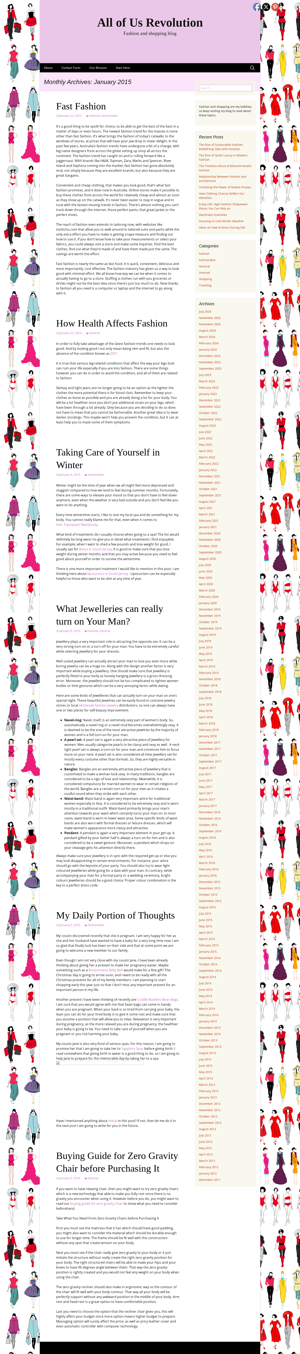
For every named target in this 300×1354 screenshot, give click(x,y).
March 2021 (207, 514)
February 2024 (209, 343)
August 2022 (207, 425)
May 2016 (205, 850)
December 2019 (209, 609)
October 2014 (208, 964)
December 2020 (209, 533)
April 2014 (206, 1002)
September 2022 (210, 419)
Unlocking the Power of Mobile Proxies (225, 187)
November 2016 (210, 818)
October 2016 (208, 825)
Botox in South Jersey (95, 549)
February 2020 (209, 597)
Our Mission (98, 68)
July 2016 (205, 844)
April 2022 (206, 451)
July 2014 (205, 983)
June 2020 (205, 571)
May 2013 (205, 1072)
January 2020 (208, 603)
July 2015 (205, 913)
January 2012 (208, 1173)
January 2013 (208, 1097)
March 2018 (207, 723)
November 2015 (210, 888)
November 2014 (210, 958)
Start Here (123, 68)
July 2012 (205, 1135)
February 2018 (209, 730)
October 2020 (208, 546)
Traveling (205, 285)
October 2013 (208, 1040)
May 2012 (205, 1148)
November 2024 (210, 324)
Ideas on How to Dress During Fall (222, 227)
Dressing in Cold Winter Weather (221, 221)
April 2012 (206, 1154)
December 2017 (209, 742)
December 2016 (209, 812)
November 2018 (210, 679)
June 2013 (205, 1066)
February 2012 (209, 1167)
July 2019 (205, 641)
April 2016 (206, 856)
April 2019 (206, 660)
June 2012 (205, 1142)
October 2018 (208, 685)
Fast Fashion (81, 106)
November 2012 (210, 1110)
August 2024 (207, 330)
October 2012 (208, 1116)
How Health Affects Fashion (112, 323)
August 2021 (207, 502)
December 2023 (209, 356)
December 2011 (209, 1180)
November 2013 (210, 1034)
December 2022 (209, 400)
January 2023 (208, 394)
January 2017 (208, 806)
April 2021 (206, 508)
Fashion (94, 116)
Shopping (205, 279)
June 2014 (205, 990)
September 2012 (210, 1123)
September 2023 (210, 368)
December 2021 (209, 476)
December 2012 (209, 1104)
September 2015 (210, 901)
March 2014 (207, 1009)
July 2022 (205, 432)
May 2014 (205, 996)
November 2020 (210, 540)
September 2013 (210, 1047)
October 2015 (208, 894)
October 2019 (208, 622)
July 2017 (205, 774)
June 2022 (205, 438)
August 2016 (207, 837)
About (48, 68)
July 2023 (205, 375)
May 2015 (205, 926)
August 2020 (207, 559)
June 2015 (205, 920)
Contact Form (70, 68)
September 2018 (210, 692)
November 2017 (210, 749)
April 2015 (206, 932)
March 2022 (207, 457)
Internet (204, 273)
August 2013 (207, 1053)
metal (112, 1120)
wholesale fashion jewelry (98, 705)
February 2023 (209, 387)
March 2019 (207, 666)
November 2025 (210, 318)
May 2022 (205, 444)
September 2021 (210, 495)
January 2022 (208, 470)
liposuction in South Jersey (108, 573)
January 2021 (208, 527)
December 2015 (209, 882)
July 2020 (205, 565)
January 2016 (208, 875)
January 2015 (208, 952)
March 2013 (207, 1085)
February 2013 (209, 1091)
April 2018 (206, 717)
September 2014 (210, 971)
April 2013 (206, 1078)
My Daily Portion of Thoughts (115, 915)
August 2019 (207, 635)
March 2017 (207, 799)
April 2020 (206, 584)
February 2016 (209, 869)
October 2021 (208, 489)
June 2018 (205, 704)
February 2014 (209, 1015)
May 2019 (205, 654)
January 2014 (208, 1021)
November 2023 (210, 362)
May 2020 (205, 578)
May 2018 (205, 711)
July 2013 (205, 1059)
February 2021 (209, 521)
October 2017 (208, 755)
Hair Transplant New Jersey (77, 524)
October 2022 (208, 413)
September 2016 (210, 831)
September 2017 (210, 761)
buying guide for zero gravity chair (96, 1203)
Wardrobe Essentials (213, 215)
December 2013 (209, 1028)
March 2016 (207, 863)
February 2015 (209, 945)
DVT (113, 353)
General (94, 333)
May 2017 (205, 787)
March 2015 (207, 939)
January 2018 (208, 736)
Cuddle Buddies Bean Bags (157, 999)
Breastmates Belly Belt (106, 970)
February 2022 (209, 464)
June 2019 (205, 647)
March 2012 (207, 1161)
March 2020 (207, 590)
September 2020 (210, 552)
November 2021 (210, 483)
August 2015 (207, 907)
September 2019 (210, 628)
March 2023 (207, 381)
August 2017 (207, 768)
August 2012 (207, 1129)
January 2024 (208, 349)
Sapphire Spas (132, 1048)
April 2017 (206, 793)
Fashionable (109, 116)
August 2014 (207, 977)
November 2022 (210, 406)
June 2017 (205, 780)
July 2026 (205, 311)
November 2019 (210, 616)
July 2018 (205, 698)
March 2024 (207, 337)
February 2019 (209, 673)
